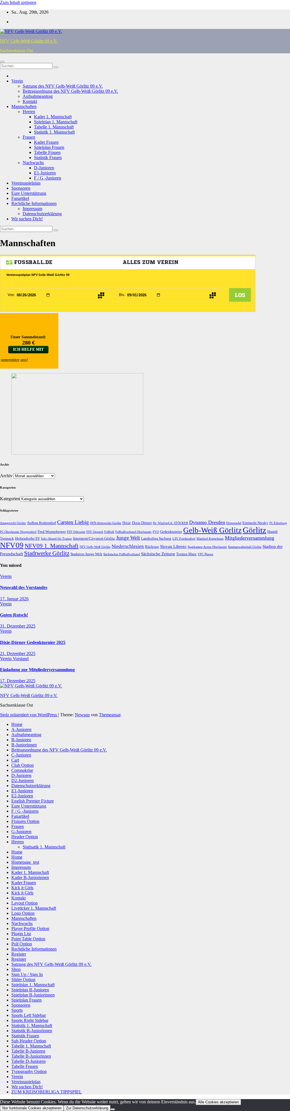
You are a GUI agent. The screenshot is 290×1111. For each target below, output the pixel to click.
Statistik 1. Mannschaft (54, 132)
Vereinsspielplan (25, 183)
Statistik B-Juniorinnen (31, 1030)
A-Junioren (21, 729)
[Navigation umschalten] (2, 62)
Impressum (32, 208)
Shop (16, 969)
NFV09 (12, 545)
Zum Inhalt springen (18, 2)
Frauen (29, 137)
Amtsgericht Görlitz (13, 523)
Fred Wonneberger (52, 531)
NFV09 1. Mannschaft (51, 546)
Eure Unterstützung (28, 193)
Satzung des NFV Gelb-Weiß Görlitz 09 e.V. (63, 86)
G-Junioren (21, 831)
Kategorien (10, 498)
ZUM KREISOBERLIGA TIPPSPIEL (46, 1091)
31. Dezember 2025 (17, 626)
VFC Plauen (205, 554)
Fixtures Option (25, 821)
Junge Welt (128, 538)
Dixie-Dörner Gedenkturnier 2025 (32, 642)
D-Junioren (44, 167)
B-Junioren (21, 739)
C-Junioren (21, 755)
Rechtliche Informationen (34, 203)
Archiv (6, 475)
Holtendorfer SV (27, 538)
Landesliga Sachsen (156, 538)
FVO (156, 531)
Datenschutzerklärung (42, 213)
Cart (15, 760)
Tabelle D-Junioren (28, 1061)
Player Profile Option (30, 928)
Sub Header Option (28, 1040)
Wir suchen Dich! (27, 218)
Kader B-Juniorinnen (30, 877)
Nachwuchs (33, 162)
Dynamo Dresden (207, 522)
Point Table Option (28, 938)
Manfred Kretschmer (210, 538)
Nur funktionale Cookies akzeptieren (31, 1108)
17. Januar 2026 (14, 598)
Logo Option (23, 913)
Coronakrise (22, 770)
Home (16, 724)
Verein (17, 81)
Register (18, 954)
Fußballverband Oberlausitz (133, 531)
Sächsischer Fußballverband (121, 554)
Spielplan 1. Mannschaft (55, 121)
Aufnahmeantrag (38, 96)
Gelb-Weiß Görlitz (212, 530)
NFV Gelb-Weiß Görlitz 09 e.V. (28, 41)
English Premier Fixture (32, 801)
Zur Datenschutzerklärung (87, 1108)
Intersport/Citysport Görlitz (94, 538)
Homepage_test (25, 862)
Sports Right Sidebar (29, 1020)
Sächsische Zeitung (158, 554)
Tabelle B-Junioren (28, 1051)
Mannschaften (24, 106)
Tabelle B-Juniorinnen (31, 1056)
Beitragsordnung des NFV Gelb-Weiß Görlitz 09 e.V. (70, 91)
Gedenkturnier (171, 531)
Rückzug (152, 546)
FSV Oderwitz (76, 531)
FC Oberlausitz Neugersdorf (18, 531)
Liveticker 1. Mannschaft (33, 908)
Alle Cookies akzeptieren (218, 1102)
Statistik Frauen (48, 157)
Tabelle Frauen (47, 152)
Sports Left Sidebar (28, 1015)
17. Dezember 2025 (17, 680)
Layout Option (24, 903)
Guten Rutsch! (14, 614)
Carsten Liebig (73, 522)
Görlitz (254, 530)
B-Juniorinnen (24, 744)
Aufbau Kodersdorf (41, 523)
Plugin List (21, 933)
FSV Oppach (94, 531)
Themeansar (109, 714)
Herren (29, 111)
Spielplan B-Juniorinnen (33, 994)
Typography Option (29, 1071)
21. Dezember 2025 (17, 653)
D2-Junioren (22, 780)
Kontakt (30, 101)
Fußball (109, 531)
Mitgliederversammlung (249, 538)
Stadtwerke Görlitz (46, 553)
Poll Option (21, 943)
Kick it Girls (22, 887)
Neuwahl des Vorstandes (23, 587)
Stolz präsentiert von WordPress (29, 714)
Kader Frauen (46, 142)
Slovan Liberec (173, 546)
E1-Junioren (45, 172)
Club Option (22, 765)
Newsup (82, 714)
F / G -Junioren (47, 178)
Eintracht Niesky (255, 523)
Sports (17, 1010)
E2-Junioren (22, 795)
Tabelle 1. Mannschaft (54, 126)
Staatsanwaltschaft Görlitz (244, 546)
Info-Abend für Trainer (56, 538)
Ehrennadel (233, 523)
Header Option (24, 836)
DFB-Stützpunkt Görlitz (105, 523)
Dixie (126, 523)
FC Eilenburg (278, 523)
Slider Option (23, 979)
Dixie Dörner (142, 523)
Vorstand (21, 658)
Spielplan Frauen (49, 147)
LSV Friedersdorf (183, 538)
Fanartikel (20, 198)
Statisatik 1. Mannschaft (44, 846)
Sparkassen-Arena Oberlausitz (207, 546)
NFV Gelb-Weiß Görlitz (95, 546)
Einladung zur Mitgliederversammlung (37, 669)
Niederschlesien (128, 546)
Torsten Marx (186, 554)
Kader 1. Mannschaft (53, 116)
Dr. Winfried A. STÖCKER (170, 523)
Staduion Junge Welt (86, 554)
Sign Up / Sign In (27, 974)
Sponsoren (20, 188)
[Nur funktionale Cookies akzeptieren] (112, 1109)
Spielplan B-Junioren (30, 989)
